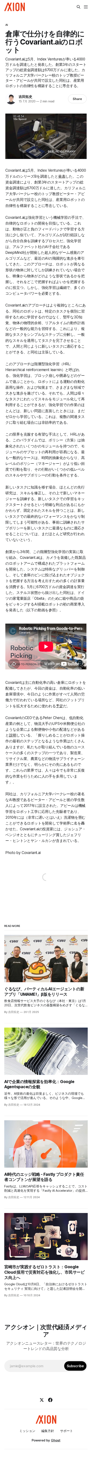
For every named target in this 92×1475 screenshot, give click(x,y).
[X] (42, 1400)
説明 (12, 735)
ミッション (27, 1431)
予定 (59, 706)
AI (6, 24)
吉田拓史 (25, 96)
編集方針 (47, 1431)
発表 (61, 176)
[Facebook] (50, 1400)
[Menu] (85, 6)
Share (77, 99)
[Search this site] (78, 6)
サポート (66, 1431)
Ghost (55, 1440)
